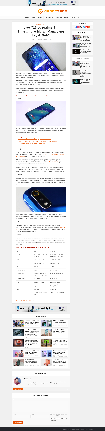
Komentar (15, 399)
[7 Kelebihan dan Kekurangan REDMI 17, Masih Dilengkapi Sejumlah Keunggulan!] (76, 37)
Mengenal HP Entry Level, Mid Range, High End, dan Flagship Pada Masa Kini (85, 65)
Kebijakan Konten (33, 429)
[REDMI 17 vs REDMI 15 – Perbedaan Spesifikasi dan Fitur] (76, 45)
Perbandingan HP (19, 300)
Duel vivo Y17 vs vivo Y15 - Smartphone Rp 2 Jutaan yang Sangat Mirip (38, 141)
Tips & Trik (59, 17)
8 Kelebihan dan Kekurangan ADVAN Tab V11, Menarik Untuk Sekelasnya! (32, 352)
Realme (24, 300)
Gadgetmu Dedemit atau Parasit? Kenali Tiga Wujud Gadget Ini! (85, 81)
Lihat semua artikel (18, 389)
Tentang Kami (15, 429)
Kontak (19, 429)
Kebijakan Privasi (25, 429)
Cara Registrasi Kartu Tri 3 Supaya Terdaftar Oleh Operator (85, 51)
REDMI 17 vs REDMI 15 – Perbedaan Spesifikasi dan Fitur (59, 322)
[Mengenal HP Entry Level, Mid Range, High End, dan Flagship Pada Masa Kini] (76, 63)
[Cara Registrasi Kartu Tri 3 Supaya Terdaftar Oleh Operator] (76, 51)
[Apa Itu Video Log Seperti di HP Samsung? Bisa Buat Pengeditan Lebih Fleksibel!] (76, 72)
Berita (27, 17)
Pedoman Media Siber (42, 429)
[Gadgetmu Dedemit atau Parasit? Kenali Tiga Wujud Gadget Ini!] (76, 81)
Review (40, 17)
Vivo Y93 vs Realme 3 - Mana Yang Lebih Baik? (31, 143)
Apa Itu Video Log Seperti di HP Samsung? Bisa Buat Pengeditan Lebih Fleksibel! (85, 73)
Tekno (34, 17)
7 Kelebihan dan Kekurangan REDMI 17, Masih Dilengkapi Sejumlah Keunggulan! (32, 322)
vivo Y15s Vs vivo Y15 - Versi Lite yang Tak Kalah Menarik (34, 139)
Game (66, 17)
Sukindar (49, 39)
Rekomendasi (49, 17)
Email (33, 414)
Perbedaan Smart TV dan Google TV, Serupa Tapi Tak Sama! (60, 342)
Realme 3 (28, 300)
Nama (15, 414)
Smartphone (39, 24)
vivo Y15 (34, 300)
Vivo (31, 300)
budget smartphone (53, 162)
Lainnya (72, 17)
